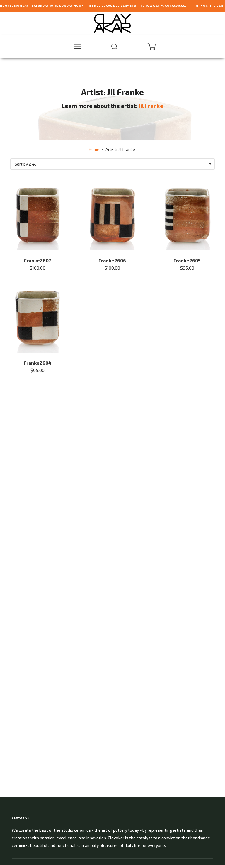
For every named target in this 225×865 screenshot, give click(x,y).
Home (94, 149)
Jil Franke (151, 105)
